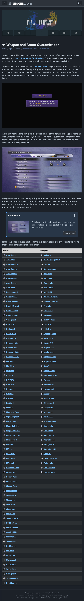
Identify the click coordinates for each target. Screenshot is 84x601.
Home (4, 49)
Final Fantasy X (42, 22)
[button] (4, 3)
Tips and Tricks (14, 49)
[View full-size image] (42, 106)
